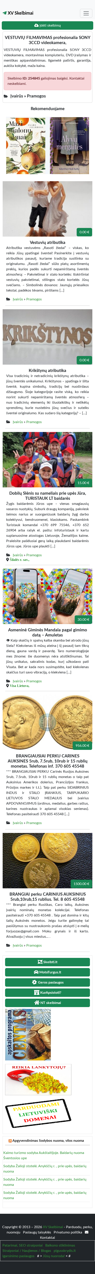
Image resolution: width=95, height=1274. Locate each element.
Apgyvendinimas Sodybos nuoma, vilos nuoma (48, 1140)
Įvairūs (18, 299)
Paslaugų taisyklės (37, 1232)
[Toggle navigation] (86, 13)
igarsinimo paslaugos (18, 1256)
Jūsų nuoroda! (54, 1256)
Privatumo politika (68, 1232)
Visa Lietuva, (19, 685)
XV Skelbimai (20, 13)
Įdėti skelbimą (50, 25)
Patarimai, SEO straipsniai (22, 1245)
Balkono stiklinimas (60, 1245)
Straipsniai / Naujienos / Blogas (26, 1251)
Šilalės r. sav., (19, 559)
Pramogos (34, 299)
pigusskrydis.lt (65, 1251)
